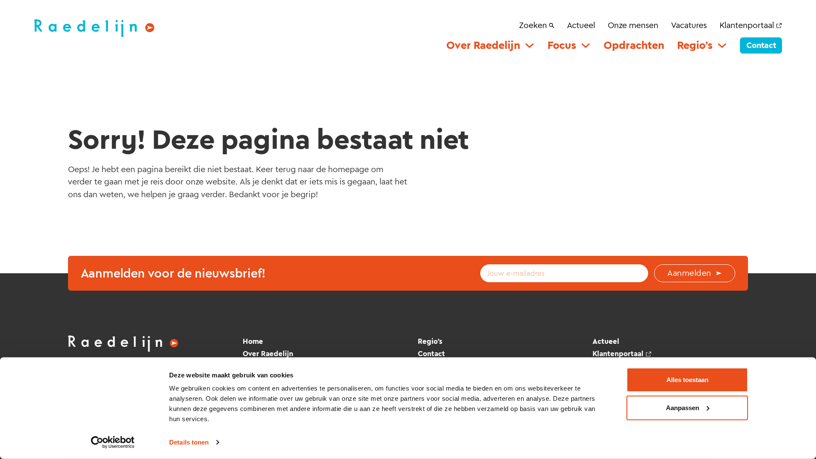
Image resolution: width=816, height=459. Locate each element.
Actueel (581, 25)
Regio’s (695, 45)
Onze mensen (633, 25)
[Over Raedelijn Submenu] (529, 45)
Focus (561, 45)
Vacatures (689, 25)
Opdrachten (634, 45)
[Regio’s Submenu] (722, 45)
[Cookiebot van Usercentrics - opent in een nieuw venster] (113, 442)
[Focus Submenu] (586, 45)
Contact (761, 45)
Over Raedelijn (483, 45)
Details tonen (189, 442)
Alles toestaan (687, 379)
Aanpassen (682, 407)
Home (253, 341)
